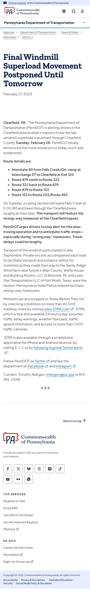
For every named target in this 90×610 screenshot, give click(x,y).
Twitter (42, 361)
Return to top (72, 421)
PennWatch (11, 554)
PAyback (9, 529)
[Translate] (64, 11)
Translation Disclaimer (61, 580)
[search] (73, 11)
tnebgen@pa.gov (60, 374)
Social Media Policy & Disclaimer (34, 583)
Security (8, 583)
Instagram (66, 366)
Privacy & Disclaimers (33, 580)
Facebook (38, 366)
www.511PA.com (59, 309)
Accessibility (10, 580)
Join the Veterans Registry (20, 522)
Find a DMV (10, 508)
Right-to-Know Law (16, 561)
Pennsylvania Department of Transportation (39, 23)
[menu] (82, 11)
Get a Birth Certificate (18, 515)
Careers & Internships (18, 547)
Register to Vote (14, 501)
